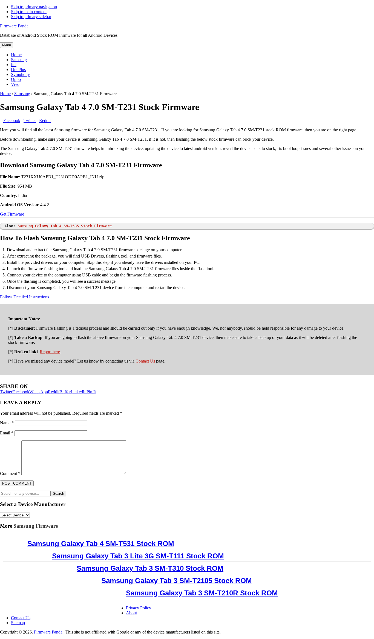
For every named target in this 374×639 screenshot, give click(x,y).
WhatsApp (38, 391)
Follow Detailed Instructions (24, 297)
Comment (10, 473)
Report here (50, 351)
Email (6, 433)
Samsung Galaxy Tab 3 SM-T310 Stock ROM (150, 568)
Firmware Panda (14, 26)
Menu (6, 45)
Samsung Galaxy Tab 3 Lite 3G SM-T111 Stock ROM (138, 556)
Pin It (91, 391)
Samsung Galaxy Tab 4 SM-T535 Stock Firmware (65, 226)
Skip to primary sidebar (31, 16)
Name (7, 422)
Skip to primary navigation (34, 6)
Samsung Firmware (35, 526)
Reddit (53, 391)
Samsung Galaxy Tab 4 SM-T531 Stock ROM (100, 543)
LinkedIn (79, 391)
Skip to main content (29, 11)
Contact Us (145, 361)
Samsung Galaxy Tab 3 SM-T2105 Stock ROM (176, 580)
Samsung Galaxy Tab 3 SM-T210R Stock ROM (202, 593)
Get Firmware (12, 214)
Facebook (20, 391)
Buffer (65, 391)
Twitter (6, 391)
